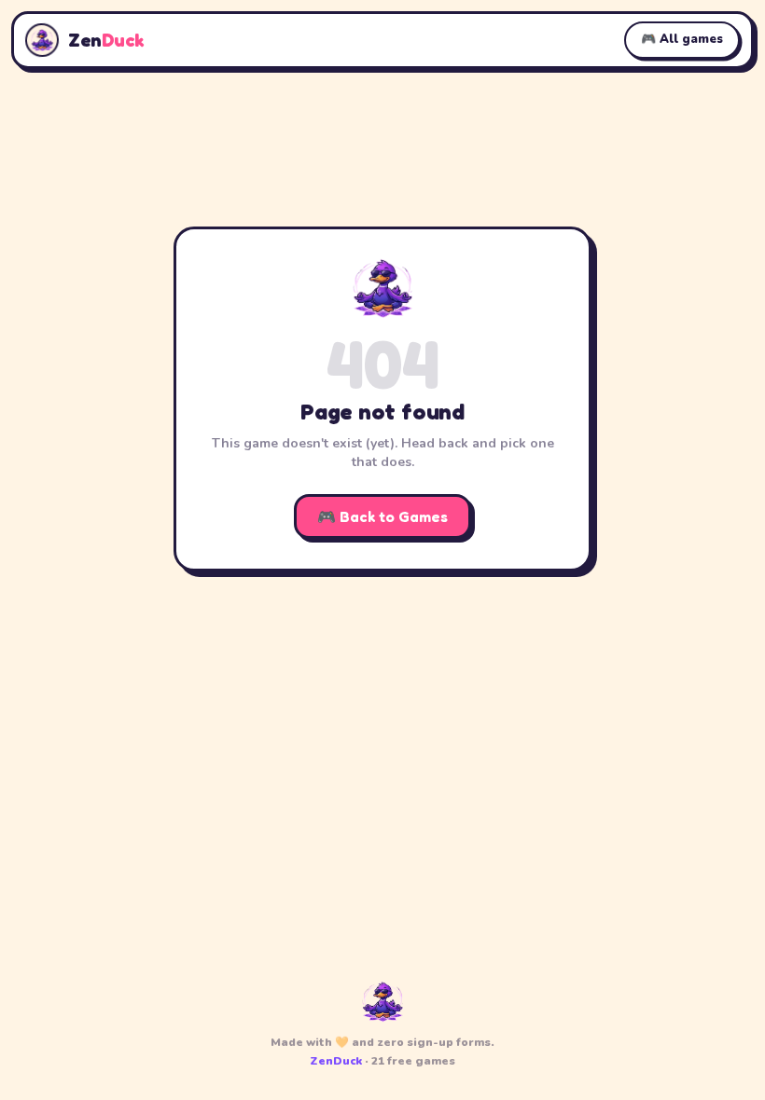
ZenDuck (336, 1060)
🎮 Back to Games (382, 516)
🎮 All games (682, 39)
